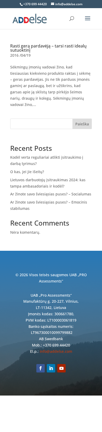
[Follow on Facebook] (40, 368)
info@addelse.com (56, 351)
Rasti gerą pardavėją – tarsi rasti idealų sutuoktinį (48, 48)
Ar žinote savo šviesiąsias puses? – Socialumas (50, 193)
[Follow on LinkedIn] (51, 368)
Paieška (82, 123)
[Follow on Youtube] (61, 368)
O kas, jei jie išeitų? (27, 171)
